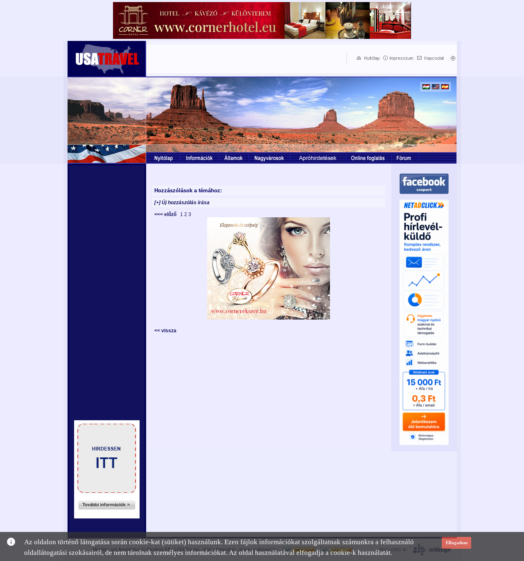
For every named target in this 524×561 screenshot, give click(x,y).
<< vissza (165, 330)
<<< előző (166, 214)
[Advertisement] (244, 57)
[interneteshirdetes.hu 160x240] (107, 516)
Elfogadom (457, 542)
